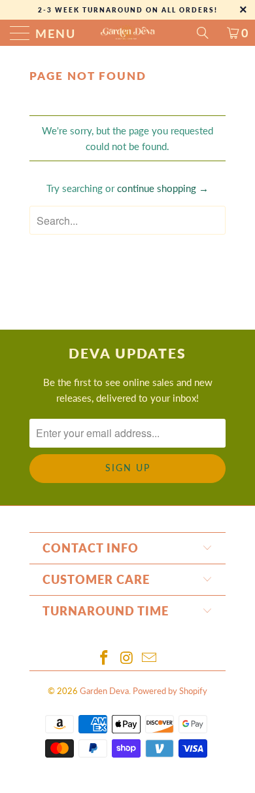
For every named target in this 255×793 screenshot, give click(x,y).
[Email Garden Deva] (150, 658)
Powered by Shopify (170, 691)
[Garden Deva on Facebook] (104, 658)
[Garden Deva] (128, 33)
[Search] (207, 33)
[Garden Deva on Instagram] (127, 658)
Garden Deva (104, 691)
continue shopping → (163, 188)
